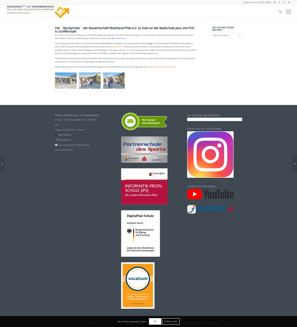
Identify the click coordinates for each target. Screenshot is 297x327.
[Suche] (280, 11)
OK (155, 321)
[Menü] (287, 11)
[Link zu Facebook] (279, 2)
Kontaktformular (65, 149)
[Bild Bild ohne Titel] (67, 84)
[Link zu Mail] (275, 2)
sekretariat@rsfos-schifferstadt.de (73, 145)
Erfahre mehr (171, 321)
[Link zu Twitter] (288, 2)
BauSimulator (118, 46)
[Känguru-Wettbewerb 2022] (2, 163)
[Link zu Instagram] (284, 2)
